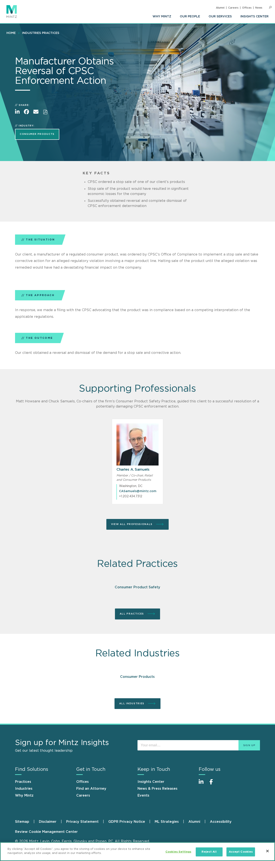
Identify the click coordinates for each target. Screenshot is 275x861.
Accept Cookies (241, 851)
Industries (23, 788)
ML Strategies (167, 821)
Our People (190, 16)
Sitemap (22, 821)
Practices (23, 781)
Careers (233, 7)
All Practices (132, 614)
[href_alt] (137, 444)
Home (11, 33)
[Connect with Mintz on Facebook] (213, 784)
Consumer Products (37, 134)
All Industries (132, 703)
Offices (247, 7)
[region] (137, 851)
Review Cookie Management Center (46, 832)
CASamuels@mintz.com (137, 491)
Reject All (209, 851)
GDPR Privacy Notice (126, 821)
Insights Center (254, 16)
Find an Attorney (91, 788)
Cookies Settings (178, 851)
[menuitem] (162, 16)
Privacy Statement (82, 821)
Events (143, 795)
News (258, 7)
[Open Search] (270, 7)
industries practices (40, 33)
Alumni (220, 7)
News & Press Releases (157, 788)
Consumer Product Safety (137, 587)
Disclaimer (48, 821)
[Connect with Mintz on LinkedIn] (203, 784)
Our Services (220, 16)
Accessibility (221, 821)
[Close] (267, 851)
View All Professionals (132, 524)
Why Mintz (162, 16)
